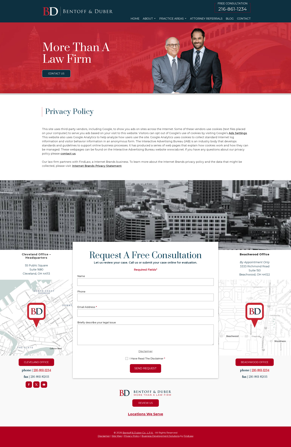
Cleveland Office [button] (36, 362)
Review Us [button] (145, 403)
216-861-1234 (232, 9)
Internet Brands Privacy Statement (97, 166)
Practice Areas (171, 18)
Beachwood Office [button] (254, 362)
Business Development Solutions (161, 436)
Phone (81, 291)
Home (135, 18)
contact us (68, 153)
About (148, 18)
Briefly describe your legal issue (96, 322)
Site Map (117, 436)
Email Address (87, 307)
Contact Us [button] (56, 73)
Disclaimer (146, 351)
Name (81, 276)
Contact (244, 18)
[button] (288, 436)
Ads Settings (238, 133)
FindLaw (188, 436)
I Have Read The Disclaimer (147, 358)
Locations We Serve (145, 414)
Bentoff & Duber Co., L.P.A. (138, 432)
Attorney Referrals (206, 18)
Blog (230, 18)
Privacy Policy (132, 436)
